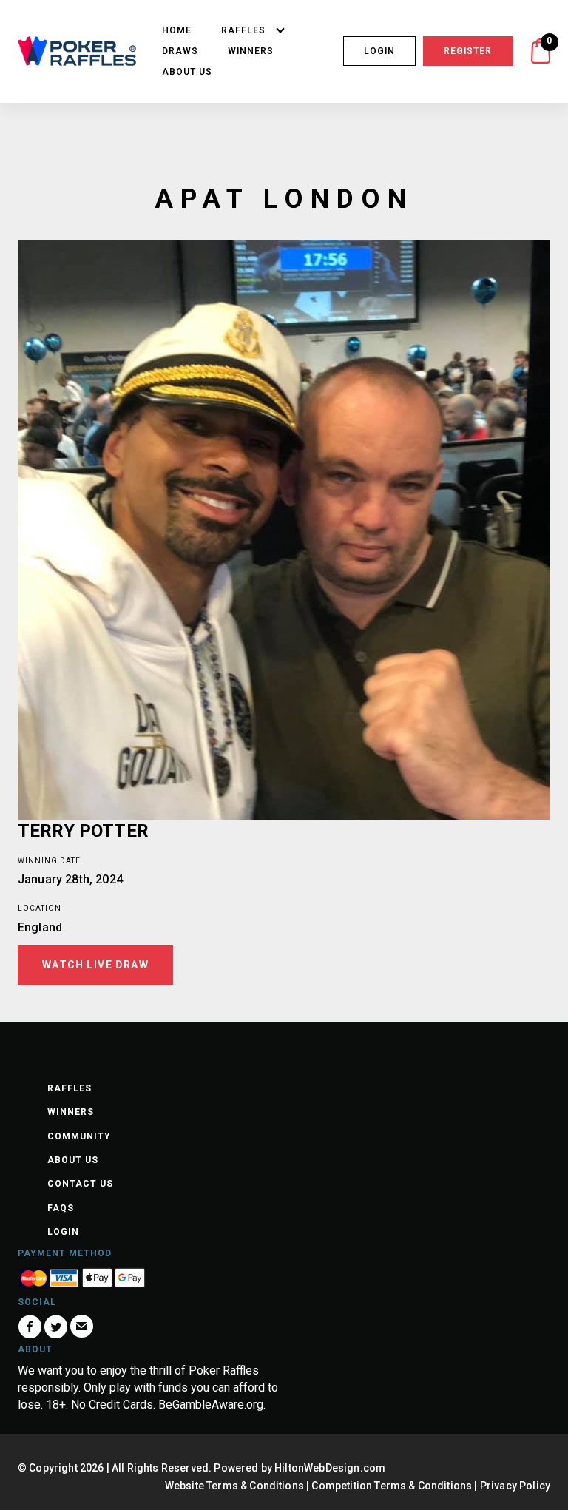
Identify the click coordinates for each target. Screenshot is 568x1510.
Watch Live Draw (95, 965)
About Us (187, 72)
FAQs (60, 1208)
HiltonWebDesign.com (329, 1468)
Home (177, 30)
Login (379, 51)
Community (79, 1136)
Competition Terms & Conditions (391, 1486)
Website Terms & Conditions (234, 1486)
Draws (180, 51)
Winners (251, 51)
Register (468, 51)
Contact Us (80, 1184)
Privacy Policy (515, 1486)
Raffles (243, 30)
